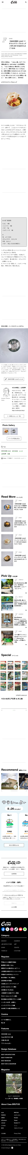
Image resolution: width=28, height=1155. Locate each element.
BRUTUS (16, 1112)
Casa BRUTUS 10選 (7, 1037)
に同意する (13, 895)
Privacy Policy (17, 1133)
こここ (15, 1125)
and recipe (15, 451)
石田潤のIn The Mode (7, 990)
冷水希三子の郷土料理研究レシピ (10, 1008)
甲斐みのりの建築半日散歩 (8, 962)
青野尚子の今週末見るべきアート (10, 968)
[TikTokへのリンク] (16, 929)
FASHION (17, 941)
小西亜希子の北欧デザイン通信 (10, 993)
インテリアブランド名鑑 (8, 1005)
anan (2, 1112)
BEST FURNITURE (6, 1057)
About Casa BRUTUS (10, 1104)
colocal (3, 1123)
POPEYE (3, 1115)
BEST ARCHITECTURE (8, 1054)
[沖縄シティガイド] (9, 781)
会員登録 (14, 874)
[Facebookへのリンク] (3, 929)
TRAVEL (16, 948)
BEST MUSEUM (6, 1061)
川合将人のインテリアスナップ (10, 984)
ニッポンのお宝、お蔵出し (8, 1002)
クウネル (3, 1125)
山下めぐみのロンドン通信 (8, 987)
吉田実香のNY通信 (6, 980)
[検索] (26, 2)
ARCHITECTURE (6, 944)
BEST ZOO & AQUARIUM (8, 1064)
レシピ (21, 451)
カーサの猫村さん (6, 1020)
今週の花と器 (5, 1040)
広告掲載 (3, 1133)
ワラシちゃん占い (6, 1043)
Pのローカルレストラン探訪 (9, 996)
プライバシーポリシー (10, 895)
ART (15, 944)
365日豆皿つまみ (6, 451)
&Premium (4, 1120)
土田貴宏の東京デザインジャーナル (11, 971)
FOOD (3, 948)
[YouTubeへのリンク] (20, 929)
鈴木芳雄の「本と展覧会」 (8, 977)
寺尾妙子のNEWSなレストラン (10, 974)
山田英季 (3, 454)
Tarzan (16, 1120)
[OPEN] (2, 2)
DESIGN (3, 941)
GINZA (3, 1117)
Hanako (16, 1117)
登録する (14, 903)
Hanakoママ (17, 1123)
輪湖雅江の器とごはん (7, 965)
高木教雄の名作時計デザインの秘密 (11, 999)
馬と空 (3, 1023)
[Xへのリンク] (7, 929)
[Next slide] (26, 791)
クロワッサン (17, 1115)
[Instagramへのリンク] (12, 929)
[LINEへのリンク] (25, 929)
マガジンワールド (18, 1128)
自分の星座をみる (14, 845)
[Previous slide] (2, 791)
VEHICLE (4, 951)
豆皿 (8, 454)
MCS (2, 1128)
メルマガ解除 (14, 906)
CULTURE (17, 951)
